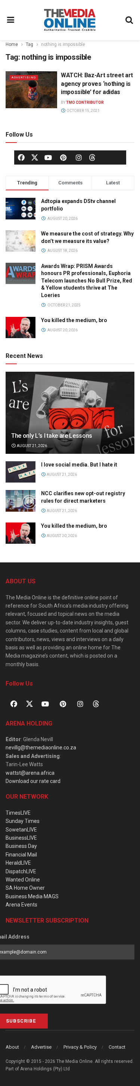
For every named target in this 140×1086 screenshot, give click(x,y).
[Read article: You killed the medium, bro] (20, 533)
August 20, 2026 (61, 536)
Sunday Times (23, 821)
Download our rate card (33, 781)
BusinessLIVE (21, 838)
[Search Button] (129, 20)
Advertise (41, 1047)
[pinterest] (63, 157)
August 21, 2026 (31, 446)
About (12, 1047)
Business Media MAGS (32, 896)
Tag (29, 44)
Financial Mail (21, 855)
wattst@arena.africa (30, 773)
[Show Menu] (11, 20)
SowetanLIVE (21, 830)
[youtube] (48, 157)
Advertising (24, 77)
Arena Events (21, 905)
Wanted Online (23, 880)
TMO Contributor (85, 102)
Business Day (21, 846)
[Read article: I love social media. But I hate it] (20, 472)
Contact (117, 1047)
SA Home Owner (25, 888)
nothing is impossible (63, 44)
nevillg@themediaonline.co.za (41, 747)
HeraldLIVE (18, 863)
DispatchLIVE (21, 871)
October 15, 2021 (83, 111)
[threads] (92, 157)
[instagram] (79, 157)
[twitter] (34, 157)
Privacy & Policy (80, 1047)
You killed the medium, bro (74, 320)
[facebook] (21, 157)
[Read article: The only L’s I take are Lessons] (70, 418)
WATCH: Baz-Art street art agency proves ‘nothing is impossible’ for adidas (97, 84)
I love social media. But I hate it (79, 465)
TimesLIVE (18, 813)
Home (12, 44)
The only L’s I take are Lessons (51, 435)
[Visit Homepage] (70, 20)
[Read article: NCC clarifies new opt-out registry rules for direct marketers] (20, 500)
